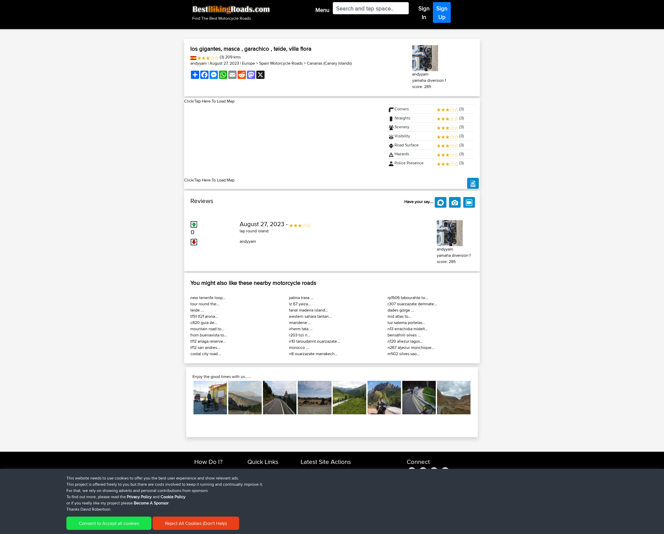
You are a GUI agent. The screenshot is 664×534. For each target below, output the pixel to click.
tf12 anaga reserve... (208, 341)
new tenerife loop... (208, 298)
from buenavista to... (208, 335)
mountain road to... (207, 329)
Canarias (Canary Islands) (329, 63)
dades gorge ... (401, 310)
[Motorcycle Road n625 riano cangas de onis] (245, 397)
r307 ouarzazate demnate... (412, 304)
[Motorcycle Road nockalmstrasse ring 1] (349, 397)
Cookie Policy (173, 497)
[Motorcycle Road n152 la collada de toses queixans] (279, 397)
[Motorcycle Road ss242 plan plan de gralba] (419, 397)
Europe (248, 63)
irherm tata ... (301, 329)
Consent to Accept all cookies (109, 523)
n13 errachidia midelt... (408, 329)
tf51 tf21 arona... (204, 316)
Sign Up (441, 12)
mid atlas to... (399, 316)
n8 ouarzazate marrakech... (313, 354)
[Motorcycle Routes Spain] (193, 57)
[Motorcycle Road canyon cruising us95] (210, 397)
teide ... (197, 310)
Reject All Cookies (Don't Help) (196, 523)
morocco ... (299, 347)
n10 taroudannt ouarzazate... (314, 341)
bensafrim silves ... (404, 335)
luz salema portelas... (406, 323)
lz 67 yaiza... (300, 304)
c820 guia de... (203, 323)
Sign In (424, 12)
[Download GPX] (473, 183)
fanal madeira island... (308, 310)
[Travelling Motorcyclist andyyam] (425, 57)
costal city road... (205, 354)
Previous (186, 397)
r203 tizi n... (299, 335)
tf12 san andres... (205, 347)
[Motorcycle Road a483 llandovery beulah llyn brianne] (454, 397)
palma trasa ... (301, 298)
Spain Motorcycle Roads (281, 63)
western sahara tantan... (310, 316)
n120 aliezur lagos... (405, 341)
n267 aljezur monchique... (411, 347)
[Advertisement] (282, 140)
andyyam (198, 63)
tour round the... (204, 304)
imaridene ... (300, 323)
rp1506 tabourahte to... (408, 298)
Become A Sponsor (151, 503)
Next (478, 397)
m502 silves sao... (404, 354)
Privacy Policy (139, 497)
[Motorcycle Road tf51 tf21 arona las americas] (314, 397)
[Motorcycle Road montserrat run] (384, 397)
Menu (322, 10)
